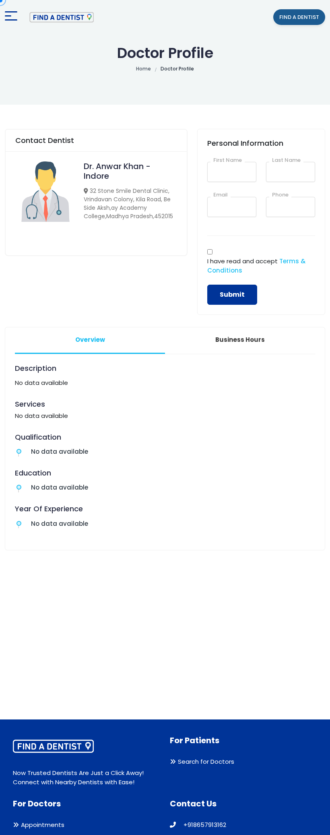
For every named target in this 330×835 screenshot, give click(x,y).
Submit (232, 294)
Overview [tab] (90, 339)
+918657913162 (204, 825)
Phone (280, 194)
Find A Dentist (299, 17)
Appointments (42, 825)
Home (143, 68)
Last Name (286, 160)
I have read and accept (256, 266)
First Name (227, 160)
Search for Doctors (206, 761)
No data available (59, 451)
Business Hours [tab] (240, 339)
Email (220, 194)
